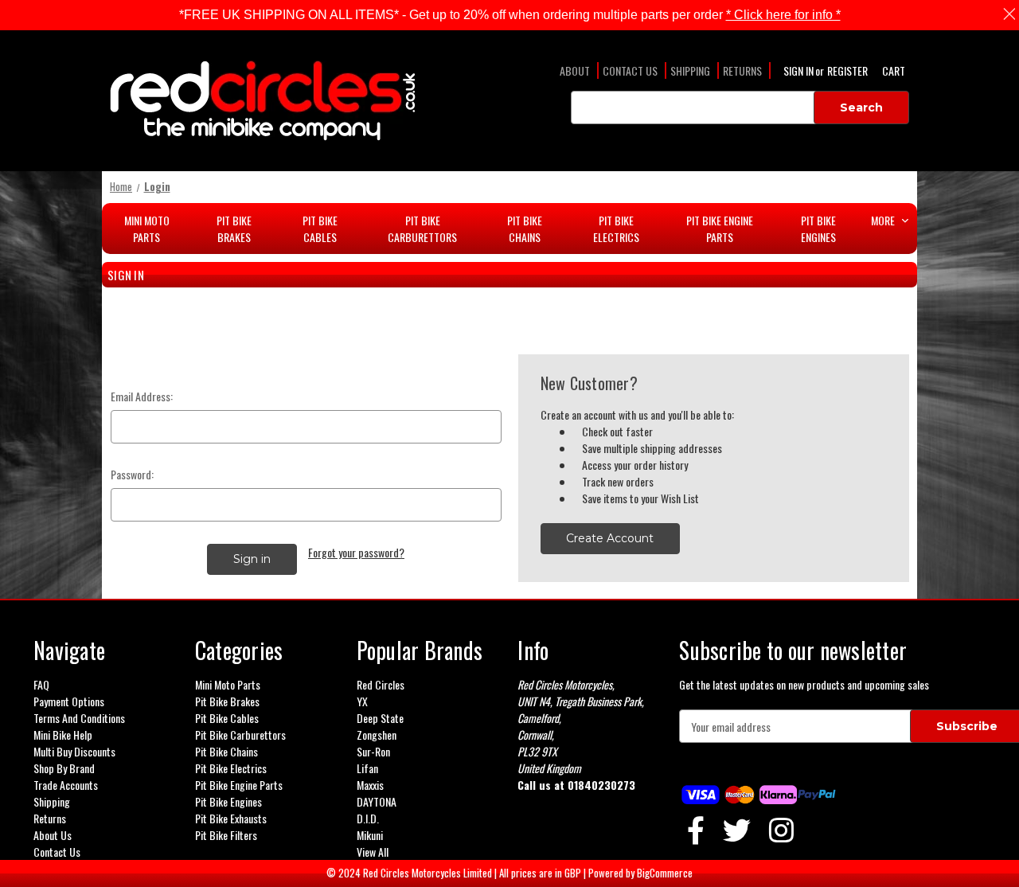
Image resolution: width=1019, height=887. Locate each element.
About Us (52, 834)
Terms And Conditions (79, 717)
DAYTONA (376, 801)
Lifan (367, 768)
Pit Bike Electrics (616, 228)
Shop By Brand (64, 768)
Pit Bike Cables (320, 228)
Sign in (799, 70)
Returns (742, 70)
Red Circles (380, 684)
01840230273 (601, 784)
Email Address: (142, 396)
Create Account (610, 538)
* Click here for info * (783, 14)
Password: (132, 474)
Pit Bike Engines (818, 228)
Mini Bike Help (62, 734)
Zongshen (376, 734)
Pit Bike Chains (524, 228)
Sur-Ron (373, 751)
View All (372, 851)
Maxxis (370, 784)
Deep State (380, 717)
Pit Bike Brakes (234, 228)
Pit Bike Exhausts (231, 818)
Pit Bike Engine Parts (719, 228)
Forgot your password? (356, 552)
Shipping (690, 70)
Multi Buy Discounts (74, 751)
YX (362, 701)
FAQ (41, 684)
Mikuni (370, 834)
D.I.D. (368, 818)
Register (847, 70)
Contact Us (630, 70)
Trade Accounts (65, 784)
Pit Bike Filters (226, 834)
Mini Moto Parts (147, 228)
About (575, 70)
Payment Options (68, 701)
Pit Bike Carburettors (422, 228)
